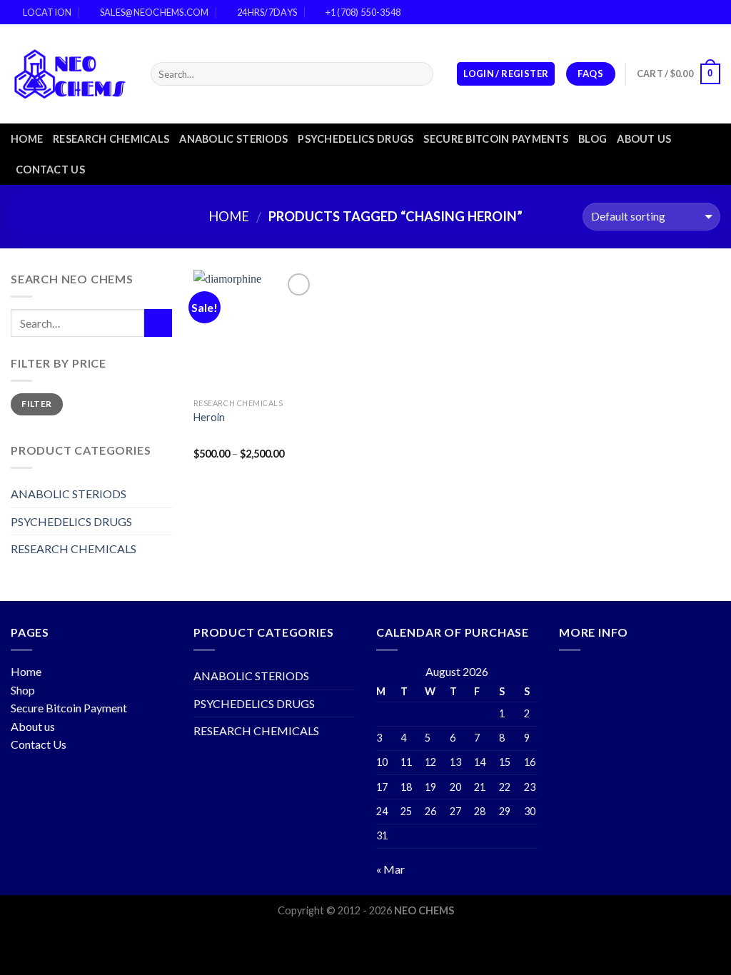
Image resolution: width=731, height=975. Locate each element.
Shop (23, 690)
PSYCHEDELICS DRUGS (355, 139)
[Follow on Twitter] (699, 12)
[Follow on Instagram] (686, 12)
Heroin (209, 417)
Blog (592, 139)
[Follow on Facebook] (672, 12)
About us (644, 139)
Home (27, 139)
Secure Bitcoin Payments (495, 139)
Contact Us (38, 744)
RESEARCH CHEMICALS (111, 139)
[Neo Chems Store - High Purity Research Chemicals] (70, 74)
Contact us (50, 169)
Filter (36, 403)
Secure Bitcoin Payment (69, 707)
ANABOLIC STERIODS (233, 139)
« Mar (390, 869)
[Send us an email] (713, 12)
